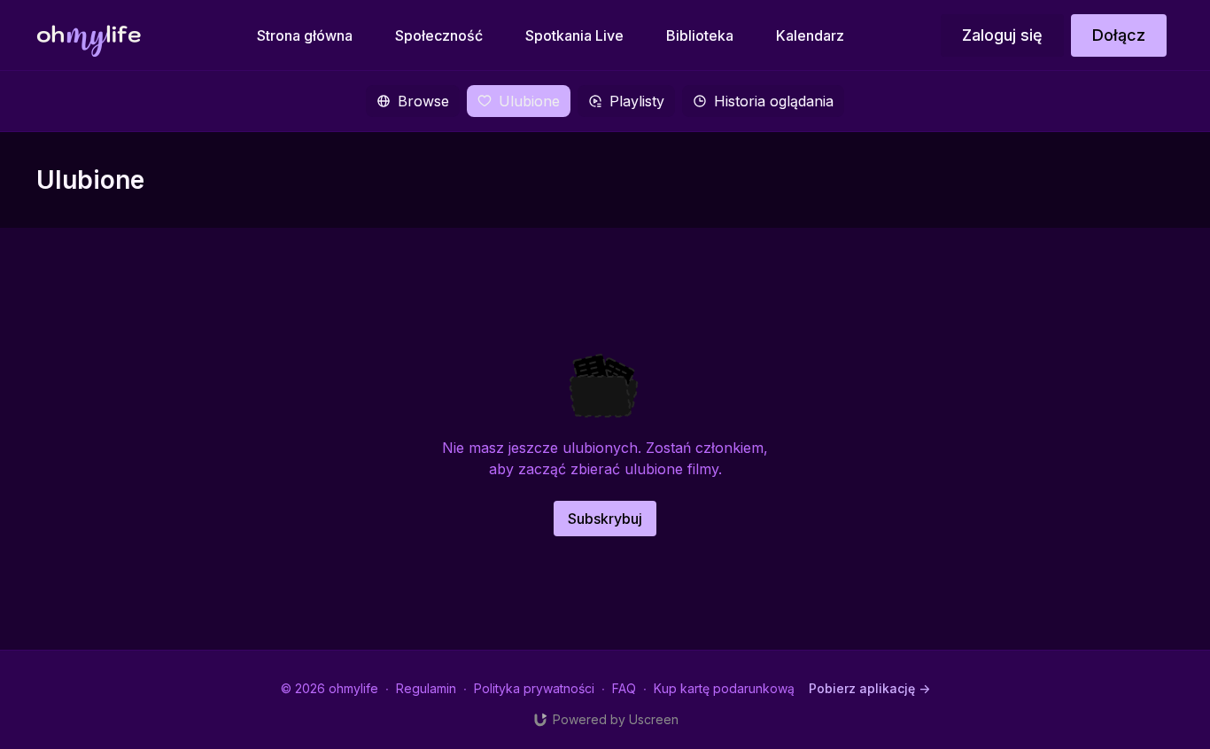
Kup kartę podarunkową (724, 688)
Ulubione (529, 101)
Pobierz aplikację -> (869, 688)
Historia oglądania (774, 101)
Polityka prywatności (534, 688)
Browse (423, 101)
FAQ (624, 688)
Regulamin (426, 688)
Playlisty (636, 101)
